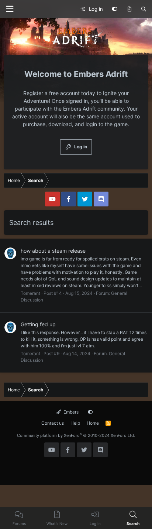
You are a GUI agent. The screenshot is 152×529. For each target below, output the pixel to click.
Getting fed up (38, 324)
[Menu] (9, 9)
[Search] (144, 9)
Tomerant (30, 293)
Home (93, 423)
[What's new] (129, 9)
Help (75, 423)
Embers (70, 412)
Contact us (52, 423)
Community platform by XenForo (76, 435)
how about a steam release (53, 250)
